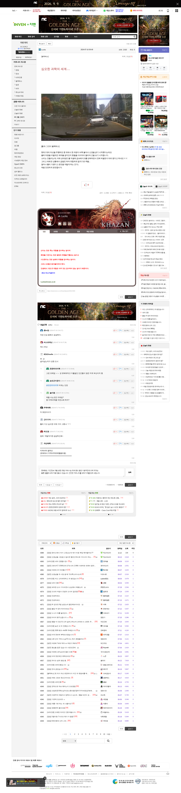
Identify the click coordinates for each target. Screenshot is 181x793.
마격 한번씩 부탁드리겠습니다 (60, 635)
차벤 (15, 142)
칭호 (78, 231)
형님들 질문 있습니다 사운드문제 (61, 648)
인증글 (57, 543)
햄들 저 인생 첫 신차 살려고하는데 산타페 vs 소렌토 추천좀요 (71, 622)
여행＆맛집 (19, 96)
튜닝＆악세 (19, 92)
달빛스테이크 (107, 665)
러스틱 (103, 695)
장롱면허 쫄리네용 (56, 708)
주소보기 (42, 44)
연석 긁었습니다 (55, 669)
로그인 (161, 11)
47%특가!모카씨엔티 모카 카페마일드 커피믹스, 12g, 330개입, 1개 (154, 280)
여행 (15, 149)
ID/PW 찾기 (28, 57)
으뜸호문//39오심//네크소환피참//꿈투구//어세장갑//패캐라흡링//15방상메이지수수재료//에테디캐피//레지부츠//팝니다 (91, 691)
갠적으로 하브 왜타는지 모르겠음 (61, 686)
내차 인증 (53, 583)
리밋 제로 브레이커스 (21, 175)
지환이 (105, 704)
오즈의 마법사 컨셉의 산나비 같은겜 (62, 591)
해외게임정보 (19, 153)
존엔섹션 (106, 609)
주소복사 (42, 291)
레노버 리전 (18, 168)
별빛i (105, 682)
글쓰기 (130, 537)
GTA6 (16, 186)
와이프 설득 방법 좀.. (57, 660)
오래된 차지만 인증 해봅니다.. (62, 712)
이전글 (57, 485)
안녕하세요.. (54, 596)
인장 (44, 232)
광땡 (104, 583)
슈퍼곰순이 (107, 673)
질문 (16, 85)
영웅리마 (104, 639)
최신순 (56, 325)
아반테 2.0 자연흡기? (57, 570)
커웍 (104, 604)
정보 (16, 74)
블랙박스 (18, 81)
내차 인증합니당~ (57, 561)
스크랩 (106, 193)
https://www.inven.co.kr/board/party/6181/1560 (61, 291)
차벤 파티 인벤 (131, 44)
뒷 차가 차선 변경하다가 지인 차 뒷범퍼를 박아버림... (70, 673)
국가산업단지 (105, 652)
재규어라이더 (107, 708)
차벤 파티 (24, 42)
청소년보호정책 (92, 774)
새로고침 (133, 325)
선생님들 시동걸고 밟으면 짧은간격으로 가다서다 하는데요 (70, 557)
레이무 (105, 669)
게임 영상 (17, 157)
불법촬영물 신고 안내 (107, 774)
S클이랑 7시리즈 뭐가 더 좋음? (60, 716)
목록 (123, 56)
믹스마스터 (107, 553)
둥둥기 (103, 617)
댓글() (129, 56)
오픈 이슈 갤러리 (20, 106)
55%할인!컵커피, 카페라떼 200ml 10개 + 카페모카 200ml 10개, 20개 (154, 288)
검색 (108, 741)
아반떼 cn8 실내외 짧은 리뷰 (59, 652)
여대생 (105, 721)
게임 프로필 (90, 231)
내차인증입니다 (56, 665)
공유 (101, 193)
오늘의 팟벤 (18, 113)
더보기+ (83, 493)
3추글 (67, 543)
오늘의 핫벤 (18, 109)
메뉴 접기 (124, 231)
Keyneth (106, 648)
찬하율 (105, 561)
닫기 (44, 778)
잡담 (16, 70)
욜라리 (103, 660)
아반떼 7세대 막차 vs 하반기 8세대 (62, 643)
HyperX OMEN (19, 164)
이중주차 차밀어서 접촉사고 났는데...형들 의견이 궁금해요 (70, 695)
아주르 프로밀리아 (20, 179)
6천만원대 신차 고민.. (57, 721)
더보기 (69, 223)
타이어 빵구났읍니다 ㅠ (58, 617)
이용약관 (67, 774)
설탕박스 (106, 678)
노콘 (104, 656)
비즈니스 (58, 774)
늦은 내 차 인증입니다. (59, 626)
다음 (108, 734)
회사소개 (49, 774)
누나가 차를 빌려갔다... (58, 613)
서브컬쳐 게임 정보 (20, 160)
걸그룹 (16, 145)
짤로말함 (106, 596)
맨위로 (120, 485)
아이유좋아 (107, 686)
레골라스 (106, 712)
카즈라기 (106, 613)
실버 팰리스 (18, 171)
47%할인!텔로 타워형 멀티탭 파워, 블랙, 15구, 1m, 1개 (154, 284)
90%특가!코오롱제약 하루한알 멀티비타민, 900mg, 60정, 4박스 (154, 292)
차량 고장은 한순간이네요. (59, 678)
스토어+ (164, 77)
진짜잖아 (104, 630)
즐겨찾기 (77, 543)
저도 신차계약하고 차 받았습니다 (63, 579)
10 (104, 734)
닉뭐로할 (104, 716)
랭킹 (67, 231)
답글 (133, 337)
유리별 (105, 626)
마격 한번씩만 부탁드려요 (58, 656)
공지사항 (131, 774)
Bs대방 (105, 570)
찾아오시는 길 (121, 774)
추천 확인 (128, 193)
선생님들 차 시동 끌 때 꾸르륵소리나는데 (64, 574)
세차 (16, 88)
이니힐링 (64, 223)
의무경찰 (106, 635)
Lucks (43, 50)
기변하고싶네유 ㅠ (56, 699)
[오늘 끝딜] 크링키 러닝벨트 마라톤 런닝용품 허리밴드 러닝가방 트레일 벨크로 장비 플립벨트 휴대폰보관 (154, 296)
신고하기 (113, 193)
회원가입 (18, 57)
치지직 (16, 138)
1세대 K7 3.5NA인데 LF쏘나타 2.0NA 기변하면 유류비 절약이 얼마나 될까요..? (77, 566)
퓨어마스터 (104, 566)
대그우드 (104, 643)
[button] (60, 514)
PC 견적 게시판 (19, 121)
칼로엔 (105, 591)
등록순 (50, 325)
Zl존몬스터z (105, 587)
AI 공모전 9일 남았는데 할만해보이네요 (63, 604)
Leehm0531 (104, 579)
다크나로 (104, 574)
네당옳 (105, 699)
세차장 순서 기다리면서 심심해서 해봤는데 (64, 587)
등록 (129, 472)
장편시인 (104, 691)
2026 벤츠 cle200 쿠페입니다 (61, 630)
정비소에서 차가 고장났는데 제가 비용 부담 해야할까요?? (70, 553)
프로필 (56, 231)
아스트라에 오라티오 (21, 182)
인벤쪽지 (60, 223)
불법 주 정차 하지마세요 (58, 609)
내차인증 (18, 77)
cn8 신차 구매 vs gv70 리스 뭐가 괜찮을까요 (65, 639)
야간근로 (104, 622)
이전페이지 (111, 485)
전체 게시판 (18, 66)
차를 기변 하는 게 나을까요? (59, 704)
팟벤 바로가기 (19, 134)
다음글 (47, 485)
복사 (49, 44)
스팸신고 (121, 193)
